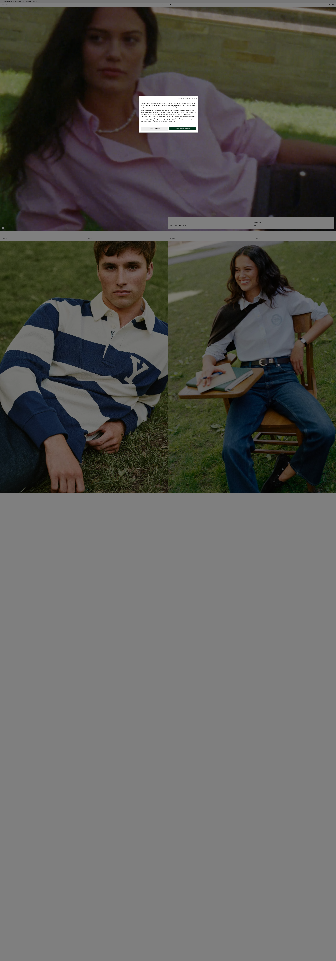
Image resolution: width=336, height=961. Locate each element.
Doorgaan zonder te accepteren (187, 98)
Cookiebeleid (170, 120)
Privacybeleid (161, 120)
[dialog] (168, 114)
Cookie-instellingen (154, 128)
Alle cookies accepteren (183, 128)
